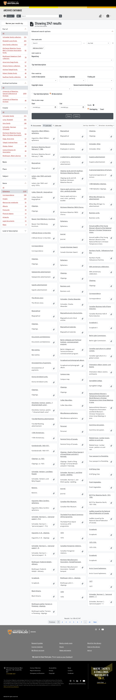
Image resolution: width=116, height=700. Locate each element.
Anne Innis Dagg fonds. (14, 62)
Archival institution (10, 83)
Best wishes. (36, 350)
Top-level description (39, 65)
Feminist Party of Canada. (69, 439)
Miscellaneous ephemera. (69, 413)
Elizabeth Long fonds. (14, 41)
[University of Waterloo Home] (11, 3)
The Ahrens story (37, 298)
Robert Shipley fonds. (14, 73)
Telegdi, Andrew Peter (14, 142)
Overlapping (93, 109)
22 (89, 622)
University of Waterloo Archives (14, 100)
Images (14, 199)
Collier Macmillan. (66, 400)
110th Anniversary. (38, 433)
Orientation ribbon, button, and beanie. (100, 366)
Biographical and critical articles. (71, 313)
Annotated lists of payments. (41, 363)
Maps (14, 225)
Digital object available (67, 77)
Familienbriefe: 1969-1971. (40, 446)
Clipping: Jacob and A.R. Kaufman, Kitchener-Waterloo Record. (71, 172)
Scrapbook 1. (93, 323)
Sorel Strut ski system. (96, 425)
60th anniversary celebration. (99, 267)
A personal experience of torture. (100, 170)
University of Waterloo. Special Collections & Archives (14, 93)
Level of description (10, 231)
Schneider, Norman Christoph (14, 128)
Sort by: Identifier (89, 125)
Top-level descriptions (41, 94)
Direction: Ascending (106, 125)
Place (5, 169)
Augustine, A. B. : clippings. (41, 533)
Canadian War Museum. (68, 502)
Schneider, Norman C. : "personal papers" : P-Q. (43, 518)
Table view (57, 125)
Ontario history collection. (14, 66)
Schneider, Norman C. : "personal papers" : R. (43, 547)
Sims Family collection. (14, 45)
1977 (90, 581)
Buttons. (34, 488)
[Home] (5, 16)
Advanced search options (41, 31)
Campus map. (65, 374)
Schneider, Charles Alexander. (70, 299)
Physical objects (14, 214)
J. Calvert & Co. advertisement (70, 157)
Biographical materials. (68, 327)
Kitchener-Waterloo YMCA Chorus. (72, 207)
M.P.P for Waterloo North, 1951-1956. (100, 496)
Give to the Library (93, 647)
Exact (102, 109)
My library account (38, 650)
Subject (5, 176)
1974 (62, 533)
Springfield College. (95, 381)
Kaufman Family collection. (14, 77)
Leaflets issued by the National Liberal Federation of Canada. (99, 512)
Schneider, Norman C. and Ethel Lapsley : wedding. (71, 474)
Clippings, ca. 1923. (38, 459)
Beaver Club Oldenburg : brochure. (43, 219)
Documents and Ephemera (41, 337)
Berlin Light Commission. (97, 336)
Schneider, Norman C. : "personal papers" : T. (100, 595)
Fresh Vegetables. (95, 482)
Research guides (37, 643)
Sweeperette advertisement (41, 272)
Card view (48, 125)
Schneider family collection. (14, 37)
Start (33, 103)
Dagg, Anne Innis (14, 139)
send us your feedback (64, 657)
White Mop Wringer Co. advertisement (97, 198)
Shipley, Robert (14, 146)
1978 (62, 592)
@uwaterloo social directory (77, 683)
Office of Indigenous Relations (11, 686)
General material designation (83, 85)
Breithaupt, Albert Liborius (14, 156)
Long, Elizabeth (14, 120)
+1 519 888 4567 (10, 673)
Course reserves (37, 647)
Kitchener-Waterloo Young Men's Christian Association (14, 134)
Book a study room (65, 643)
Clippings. (92, 131)
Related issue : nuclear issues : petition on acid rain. (99, 439)
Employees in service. (67, 144)
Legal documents (14, 221)
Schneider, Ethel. (95, 144)
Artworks (14, 217)
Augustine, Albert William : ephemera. (40, 132)
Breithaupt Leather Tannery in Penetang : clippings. (42, 605)
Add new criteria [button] (38, 48)
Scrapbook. (93, 529)
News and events (65, 650)
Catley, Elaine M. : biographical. (42, 192)
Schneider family (14, 116)
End (61, 103)
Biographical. (36, 163)
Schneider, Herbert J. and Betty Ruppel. (42, 473)
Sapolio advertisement (39, 285)
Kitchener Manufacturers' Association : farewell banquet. (70, 561)
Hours (61, 647)
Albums (14, 206)
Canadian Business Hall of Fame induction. (100, 308)
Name (5, 162)
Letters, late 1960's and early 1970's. (41, 177)
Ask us (89, 650)
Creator (5, 108)
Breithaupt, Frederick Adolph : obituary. (42, 563)
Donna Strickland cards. (40, 377)
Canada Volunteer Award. (69, 247)
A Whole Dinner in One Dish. (41, 233)
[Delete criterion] (112, 43)
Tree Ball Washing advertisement (43, 419)
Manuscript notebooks (14, 202)
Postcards (14, 210)
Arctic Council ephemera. (97, 568)
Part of (5, 29)
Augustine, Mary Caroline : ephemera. (40, 502)
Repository (35, 56)
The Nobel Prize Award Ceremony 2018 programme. (71, 516)
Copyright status (37, 85)
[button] (101, 16)
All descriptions (57, 94)
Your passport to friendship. (98, 456)
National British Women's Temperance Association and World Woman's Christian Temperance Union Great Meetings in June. (101, 398)
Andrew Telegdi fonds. (14, 70)
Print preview (37, 125)
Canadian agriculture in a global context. (100, 350)
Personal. (63, 426)
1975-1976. (93, 542)
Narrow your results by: (14, 23)
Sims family (14, 123)
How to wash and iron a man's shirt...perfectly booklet (70, 190)
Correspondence (14, 195)
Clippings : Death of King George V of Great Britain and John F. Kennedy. (72, 454)
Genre (5, 183)
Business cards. (94, 213)
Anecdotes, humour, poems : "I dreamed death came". (42, 404)
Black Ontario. (36, 591)
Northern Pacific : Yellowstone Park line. (101, 252)
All (3, 33)
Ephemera (14, 191)
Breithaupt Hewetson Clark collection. (14, 57)
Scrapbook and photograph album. (72, 360)
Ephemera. (64, 221)
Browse (10, 16)
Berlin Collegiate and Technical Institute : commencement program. (70, 342)
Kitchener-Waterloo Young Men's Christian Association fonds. (14, 50)
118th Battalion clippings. (97, 184)
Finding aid (91, 77)
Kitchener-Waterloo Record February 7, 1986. (41, 148)
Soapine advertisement (97, 157)
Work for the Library (94, 643)
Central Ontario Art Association (14, 151)
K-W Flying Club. (94, 469)
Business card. (65, 286)
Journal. (63, 234)
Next (95, 622)
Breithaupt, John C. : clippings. (70, 578)
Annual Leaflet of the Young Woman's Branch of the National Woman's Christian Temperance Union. (100, 229)
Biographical (64, 131)
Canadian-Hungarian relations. (70, 546)
